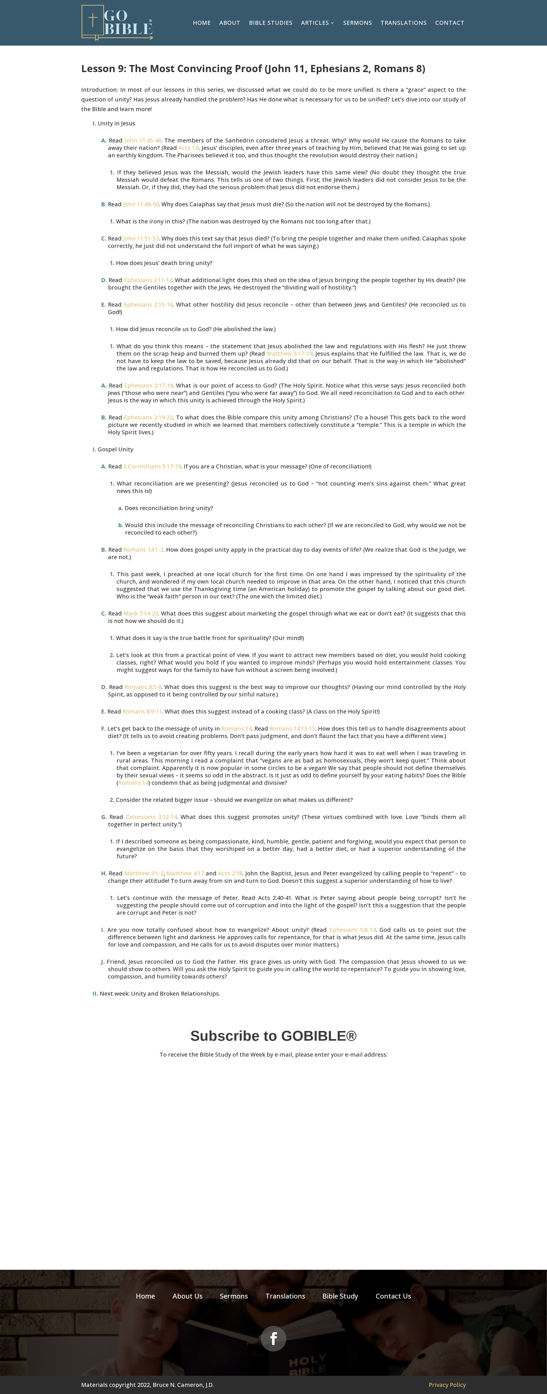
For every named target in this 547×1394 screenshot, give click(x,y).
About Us (188, 1297)
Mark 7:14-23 (141, 613)
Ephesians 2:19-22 (148, 417)
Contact (450, 23)
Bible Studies (271, 23)
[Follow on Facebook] (273, 1339)
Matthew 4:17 (185, 873)
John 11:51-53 (141, 238)
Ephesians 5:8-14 (352, 930)
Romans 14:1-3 (143, 549)
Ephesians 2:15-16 (148, 304)
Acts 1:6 (188, 148)
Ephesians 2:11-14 (148, 280)
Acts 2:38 (230, 873)
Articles (315, 23)
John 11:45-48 (143, 140)
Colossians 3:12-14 (151, 817)
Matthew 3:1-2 (144, 873)
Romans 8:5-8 (143, 687)
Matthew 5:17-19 (289, 353)
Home (202, 23)
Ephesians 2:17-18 (148, 385)
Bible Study (340, 1297)
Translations (404, 23)
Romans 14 (236, 728)
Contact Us (393, 1297)
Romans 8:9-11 (142, 711)
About (229, 23)
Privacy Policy (447, 1385)
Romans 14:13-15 (292, 728)
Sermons (357, 23)
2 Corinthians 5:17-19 (152, 466)
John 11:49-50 (141, 204)
